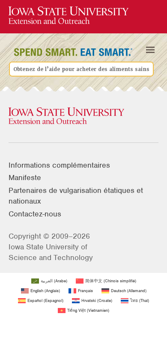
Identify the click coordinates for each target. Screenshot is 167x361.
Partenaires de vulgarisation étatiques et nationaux (76, 196)
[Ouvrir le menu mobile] (150, 49)
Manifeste (25, 177)
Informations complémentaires (59, 165)
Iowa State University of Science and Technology (51, 252)
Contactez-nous (35, 214)
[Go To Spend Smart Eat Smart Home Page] (68, 15)
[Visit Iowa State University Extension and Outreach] (83, 116)
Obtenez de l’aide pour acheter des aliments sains (81, 68)
